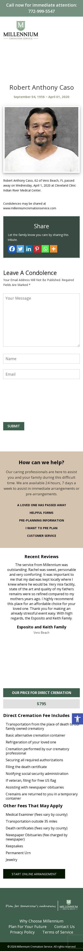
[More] (53, 249)
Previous (12, 595)
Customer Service (41, 536)
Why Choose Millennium (41, 921)
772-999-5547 (41, 11)
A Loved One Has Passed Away (41, 505)
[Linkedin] (28, 249)
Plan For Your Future (28, 926)
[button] (77, 718)
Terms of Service (57, 932)
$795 (41, 704)
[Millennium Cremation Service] (20, 30)
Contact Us (64, 926)
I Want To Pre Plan (41, 528)
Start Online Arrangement (34, 874)
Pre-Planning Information (41, 520)
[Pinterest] (37, 249)
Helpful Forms (41, 513)
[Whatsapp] (45, 249)
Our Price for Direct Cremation (41, 692)
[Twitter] (20, 249)
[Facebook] (12, 249)
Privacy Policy (22, 932)
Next (70, 595)
